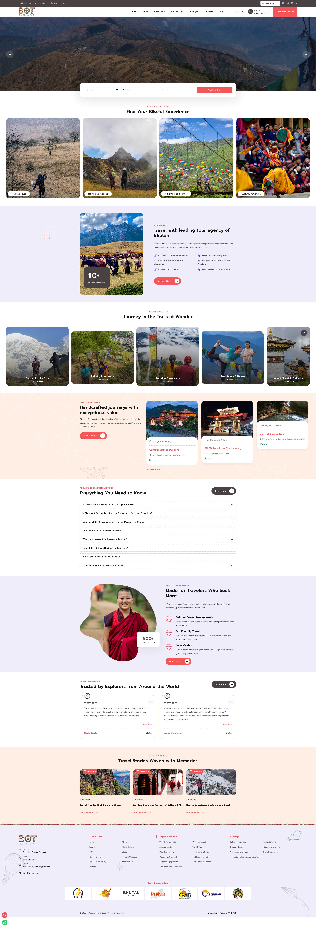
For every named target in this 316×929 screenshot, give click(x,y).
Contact (235, 11)
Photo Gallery (128, 847)
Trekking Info (176, 11)
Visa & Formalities (167, 842)
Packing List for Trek (37, 378)
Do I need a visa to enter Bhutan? (101, 530)
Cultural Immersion (97, 193)
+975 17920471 (60, 3)
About (145, 11)
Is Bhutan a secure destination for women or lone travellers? (117, 513)
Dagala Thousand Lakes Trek (277, 449)
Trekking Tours (248, 193)
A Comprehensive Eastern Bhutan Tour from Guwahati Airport (227, 445)
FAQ (91, 852)
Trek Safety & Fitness (233, 376)
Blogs (124, 852)
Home (135, 11)
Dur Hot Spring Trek (161, 433)
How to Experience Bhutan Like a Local (208, 805)
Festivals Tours (172, 193)
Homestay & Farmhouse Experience (245, 857)
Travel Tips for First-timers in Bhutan (100, 805)
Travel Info (158, 11)
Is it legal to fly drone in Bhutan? (101, 556)
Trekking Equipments (168, 378)
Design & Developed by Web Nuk (222, 913)
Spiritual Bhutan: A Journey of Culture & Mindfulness (158, 805)
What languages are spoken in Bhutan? (104, 539)
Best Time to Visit (167, 852)
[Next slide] (10, 54)
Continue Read (87, 812)
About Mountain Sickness (288, 378)
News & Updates (129, 857)
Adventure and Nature (22, 193)
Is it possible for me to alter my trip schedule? (108, 504)
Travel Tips (197, 847)
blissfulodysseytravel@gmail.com (34, 3)
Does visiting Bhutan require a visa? (102, 565)
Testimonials (127, 862)
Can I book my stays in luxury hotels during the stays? (113, 522)
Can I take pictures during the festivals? (105, 548)
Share (153, 444)
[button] (147, 469)
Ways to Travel (199, 842)
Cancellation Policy (97, 862)
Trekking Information (102, 376)
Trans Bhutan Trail (271, 852)
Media (221, 11)
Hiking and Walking (271, 847)
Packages (194, 11)
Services (209, 11)
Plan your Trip (95, 857)
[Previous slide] (306, 54)
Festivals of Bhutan (200, 852)
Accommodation (166, 847)
